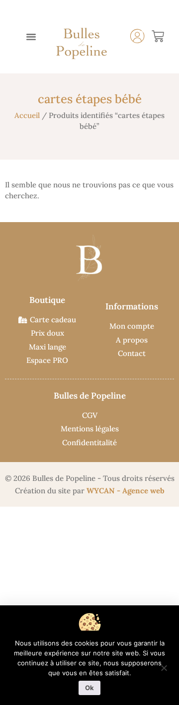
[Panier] (158, 36)
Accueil (27, 115)
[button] (31, 37)
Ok (89, 688)
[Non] (164, 667)
